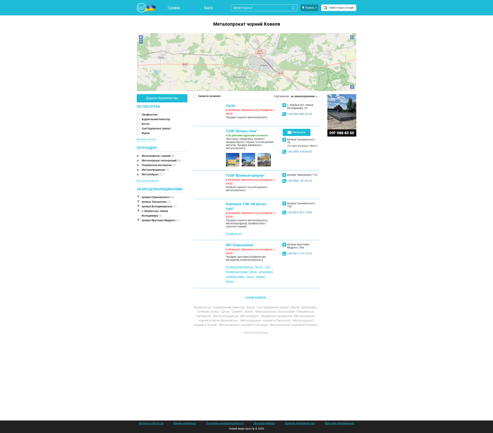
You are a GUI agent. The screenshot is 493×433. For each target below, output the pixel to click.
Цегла (250, 276)
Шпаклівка (266, 271)
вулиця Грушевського (158, 197)
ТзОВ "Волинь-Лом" (241, 131)
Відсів (146, 133)
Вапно (230, 281)
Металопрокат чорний (158, 155)
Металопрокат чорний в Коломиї (294, 325)
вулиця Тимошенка (156, 201)
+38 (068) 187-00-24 (299, 180)
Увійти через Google (341, 7)
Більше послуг (146, 139)
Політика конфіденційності (225, 423)
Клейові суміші (235, 276)
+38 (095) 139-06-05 (299, 151)
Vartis (230, 106)
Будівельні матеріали (277, 316)
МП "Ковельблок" (240, 245)
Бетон (146, 123)
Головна (174, 7)
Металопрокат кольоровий (161, 160)
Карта (208, 7)
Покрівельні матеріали (159, 165)
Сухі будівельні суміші (156, 128)
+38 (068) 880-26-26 (299, 114)
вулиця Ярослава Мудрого (160, 220)
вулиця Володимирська (159, 206)
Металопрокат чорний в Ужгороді (243, 325)
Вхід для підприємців (339, 423)
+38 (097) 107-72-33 (299, 253)
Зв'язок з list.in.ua (151, 423)
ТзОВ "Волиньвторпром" (245, 175)
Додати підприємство (162, 98)
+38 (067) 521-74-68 (299, 212)
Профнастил (150, 114)
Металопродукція (155, 169)
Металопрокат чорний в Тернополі (266, 320)
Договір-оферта (264, 423)
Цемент (260, 276)
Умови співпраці (184, 423)
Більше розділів (148, 180)
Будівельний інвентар (156, 119)
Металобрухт (152, 174)
